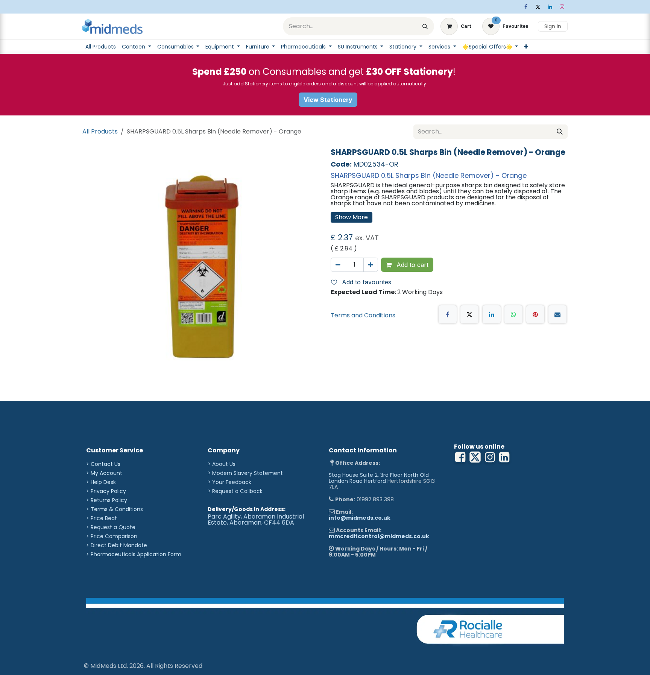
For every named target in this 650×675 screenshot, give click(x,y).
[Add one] (370, 265)
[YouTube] (504, 457)
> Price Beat (101, 518)
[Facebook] (526, 7)
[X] (538, 7)
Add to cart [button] (411, 264)
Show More (351, 217)
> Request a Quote (110, 527)
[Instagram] (562, 7)
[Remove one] (338, 265)
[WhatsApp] (513, 314)
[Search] (425, 26)
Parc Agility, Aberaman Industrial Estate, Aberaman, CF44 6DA (256, 519)
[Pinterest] (535, 314)
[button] (364, 282)
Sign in (552, 26)
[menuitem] (100, 46)
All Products (100, 131)
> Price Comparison (111, 536)
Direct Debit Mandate (119, 545)
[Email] (557, 314)
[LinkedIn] (550, 7)
